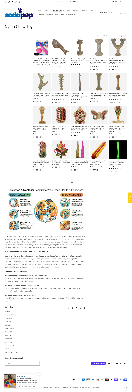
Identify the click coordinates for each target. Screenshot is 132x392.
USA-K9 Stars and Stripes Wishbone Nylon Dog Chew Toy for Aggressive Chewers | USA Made (117, 61)
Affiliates (7, 311)
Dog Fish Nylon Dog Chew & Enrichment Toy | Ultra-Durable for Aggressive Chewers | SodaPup (60, 61)
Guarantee (8, 322)
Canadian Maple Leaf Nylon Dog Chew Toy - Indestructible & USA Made (61, 162)
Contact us (8, 318)
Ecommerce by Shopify (33, 387)
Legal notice (96, 387)
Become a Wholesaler (11, 315)
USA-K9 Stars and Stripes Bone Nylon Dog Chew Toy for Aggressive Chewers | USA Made (98, 61)
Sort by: (98, 36)
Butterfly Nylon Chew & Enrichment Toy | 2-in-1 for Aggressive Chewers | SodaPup (98, 129)
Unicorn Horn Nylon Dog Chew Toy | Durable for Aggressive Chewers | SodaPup (80, 162)
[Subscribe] (37, 363)
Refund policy (44, 387)
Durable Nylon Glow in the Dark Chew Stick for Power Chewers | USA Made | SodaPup (117, 163)
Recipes (7, 325)
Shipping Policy (10, 349)
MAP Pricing (9, 342)
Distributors (8, 338)
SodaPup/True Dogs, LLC (15, 387)
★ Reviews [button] (130, 198)
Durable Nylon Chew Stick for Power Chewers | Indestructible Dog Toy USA (80, 95)
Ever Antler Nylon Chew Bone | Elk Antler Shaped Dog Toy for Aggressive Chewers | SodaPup (41, 96)
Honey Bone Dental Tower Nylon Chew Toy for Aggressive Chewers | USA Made (41, 129)
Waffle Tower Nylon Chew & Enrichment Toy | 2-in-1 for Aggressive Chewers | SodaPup (117, 129)
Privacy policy (64, 387)
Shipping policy (74, 387)
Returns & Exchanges (11, 332)
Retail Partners (9, 328)
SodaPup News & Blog (12, 352)
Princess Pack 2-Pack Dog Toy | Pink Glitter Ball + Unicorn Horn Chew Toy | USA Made (42, 60)
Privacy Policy (9, 345)
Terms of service (54, 387)
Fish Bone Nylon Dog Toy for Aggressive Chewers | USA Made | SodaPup (60, 95)
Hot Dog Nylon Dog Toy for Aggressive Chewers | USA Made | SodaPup (98, 162)
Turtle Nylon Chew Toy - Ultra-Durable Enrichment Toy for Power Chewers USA (80, 128)
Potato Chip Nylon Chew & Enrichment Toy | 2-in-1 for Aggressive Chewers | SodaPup (60, 129)
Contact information (85, 387)
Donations (8, 335)
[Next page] (88, 181)
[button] (47, 10)
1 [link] (72, 181)
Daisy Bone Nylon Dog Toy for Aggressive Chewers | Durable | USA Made (80, 60)
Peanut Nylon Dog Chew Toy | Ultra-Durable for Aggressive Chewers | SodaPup (41, 162)
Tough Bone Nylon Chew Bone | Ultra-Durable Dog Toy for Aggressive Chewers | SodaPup (99, 96)
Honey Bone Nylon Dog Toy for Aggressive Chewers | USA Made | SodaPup (118, 95)
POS (24, 387)
